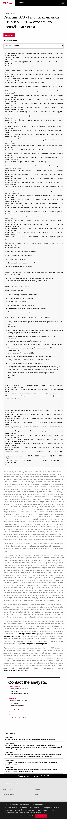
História (37, 794)
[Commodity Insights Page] (41, 776)
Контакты (37, 789)
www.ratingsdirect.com (11, 636)
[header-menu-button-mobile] (63, 3)
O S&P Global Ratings (8, 789)
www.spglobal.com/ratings (27, 634)
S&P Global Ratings (10, 783)
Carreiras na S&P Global (8, 794)
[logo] (7, 3)
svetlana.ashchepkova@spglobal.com (19, 693)
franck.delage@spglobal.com (17, 705)
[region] (33, 810)
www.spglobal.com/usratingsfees (35, 644)
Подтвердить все (41, 815)
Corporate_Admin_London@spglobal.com (20, 717)
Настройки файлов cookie (26, 815)
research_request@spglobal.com (15, 670)
